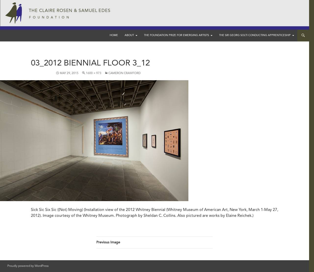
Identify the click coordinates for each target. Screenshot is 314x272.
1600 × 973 (93, 73)
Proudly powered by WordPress (28, 266)
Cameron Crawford (124, 73)
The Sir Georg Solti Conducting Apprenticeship (255, 35)
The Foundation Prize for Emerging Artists (176, 35)
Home (114, 35)
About (129, 35)
